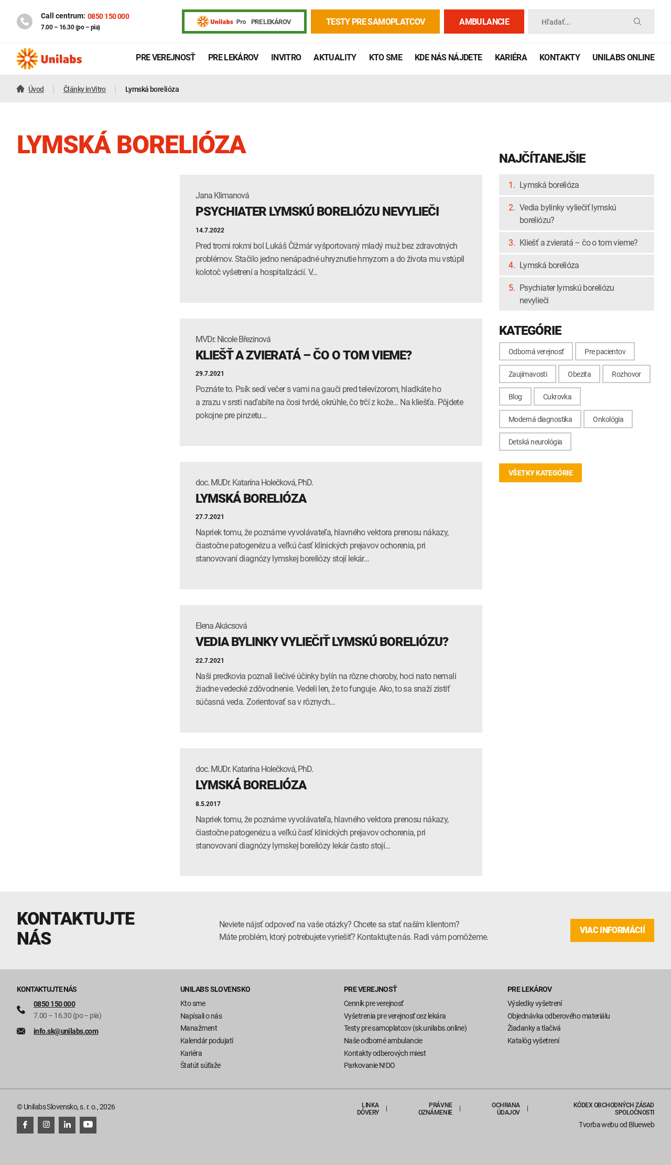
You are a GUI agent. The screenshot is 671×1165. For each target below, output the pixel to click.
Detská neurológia (535, 442)
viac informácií (612, 930)
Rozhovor (626, 374)
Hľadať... (556, 22)
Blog (515, 396)
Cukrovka (557, 396)
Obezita (579, 374)
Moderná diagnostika (540, 419)
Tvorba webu (598, 1124)
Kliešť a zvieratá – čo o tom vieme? (579, 242)
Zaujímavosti (527, 374)
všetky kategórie (540, 473)
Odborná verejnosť (536, 351)
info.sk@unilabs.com (66, 1031)
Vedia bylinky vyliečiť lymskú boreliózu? (568, 214)
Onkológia (608, 419)
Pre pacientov (605, 351)
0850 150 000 (108, 16)
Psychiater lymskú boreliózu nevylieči (567, 294)
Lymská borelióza (549, 184)
